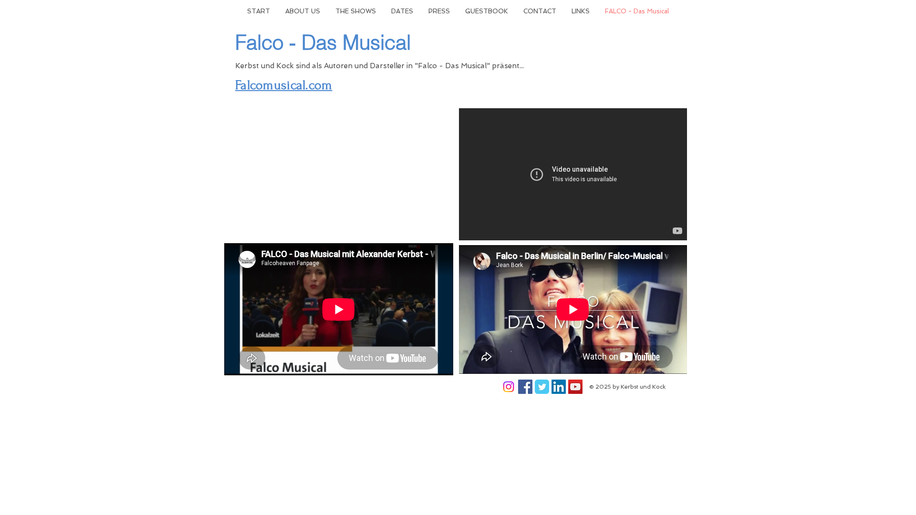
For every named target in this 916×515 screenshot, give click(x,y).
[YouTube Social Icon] (575, 387)
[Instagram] (508, 387)
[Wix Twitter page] (542, 387)
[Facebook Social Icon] (525, 387)
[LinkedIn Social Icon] (559, 387)
